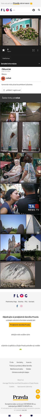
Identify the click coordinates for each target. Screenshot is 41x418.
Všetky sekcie (25, 3)
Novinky (20, 301)
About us (20, 380)
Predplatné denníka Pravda (20, 325)
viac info (24, 410)
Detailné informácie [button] (9, 64)
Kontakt (31, 301)
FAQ (26, 301)
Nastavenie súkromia (25, 386)
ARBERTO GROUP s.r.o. (24, 406)
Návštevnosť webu (16, 369)
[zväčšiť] (33, 50)
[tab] (20, 63)
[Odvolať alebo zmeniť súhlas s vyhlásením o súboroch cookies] (38, 391)
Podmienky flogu (11, 301)
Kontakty (20, 362)
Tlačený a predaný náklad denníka (20, 366)
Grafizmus (6, 58)
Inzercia (28, 362)
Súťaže (28, 369)
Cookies (11, 386)
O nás (12, 362)
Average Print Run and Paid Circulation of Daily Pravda (20, 383)
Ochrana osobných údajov (20, 372)
